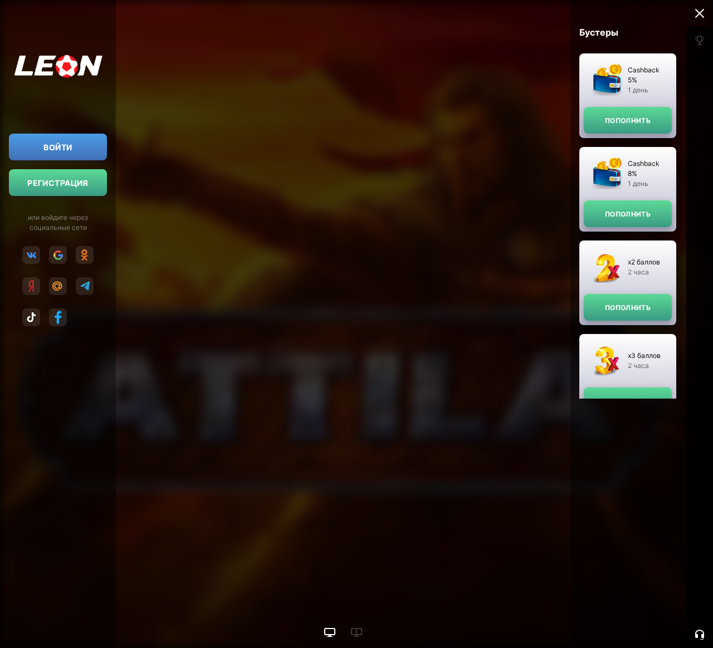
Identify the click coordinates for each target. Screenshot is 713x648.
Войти (57, 147)
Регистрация (58, 183)
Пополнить (628, 120)
